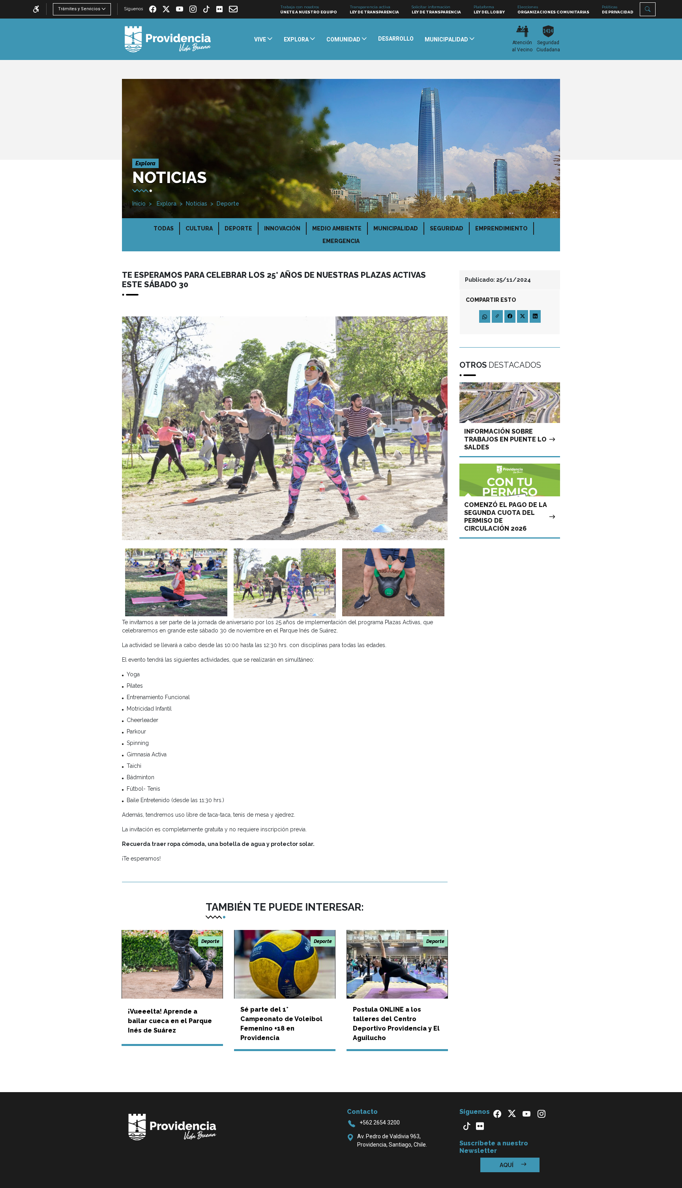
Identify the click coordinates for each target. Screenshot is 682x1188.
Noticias (196, 203)
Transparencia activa (374, 9)
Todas (164, 228)
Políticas (617, 9)
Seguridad (446, 228)
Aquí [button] (507, 1165)
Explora (165, 203)
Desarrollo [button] (396, 39)
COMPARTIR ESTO (491, 300)
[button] (648, 9)
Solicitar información (436, 9)
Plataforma (489, 9)
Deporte (228, 203)
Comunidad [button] (344, 39)
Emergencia (341, 241)
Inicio (139, 203)
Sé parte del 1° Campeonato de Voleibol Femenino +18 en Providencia (281, 1024)
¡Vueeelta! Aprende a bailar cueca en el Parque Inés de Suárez (170, 1021)
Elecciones (553, 9)
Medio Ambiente (337, 228)
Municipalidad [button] (447, 39)
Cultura (199, 228)
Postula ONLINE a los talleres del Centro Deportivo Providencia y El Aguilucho (396, 1024)
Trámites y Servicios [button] (79, 8)
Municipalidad (395, 228)
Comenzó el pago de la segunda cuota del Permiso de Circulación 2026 (505, 516)
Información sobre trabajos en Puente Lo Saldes (505, 439)
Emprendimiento (501, 228)
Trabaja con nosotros (308, 9)
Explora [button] (297, 39)
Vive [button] (260, 39)
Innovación (282, 228)
